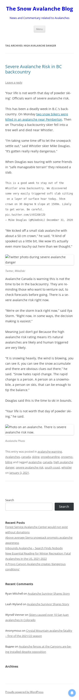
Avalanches (12, 457)
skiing (36, 457)
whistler (66, 467)
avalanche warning (50, 452)
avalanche (34, 462)
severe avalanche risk (29, 467)
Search (9, 500)
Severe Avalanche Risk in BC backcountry (33, 69)
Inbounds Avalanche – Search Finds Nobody (34, 548)
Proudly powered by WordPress (24, 692)
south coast (52, 467)
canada (26, 457)
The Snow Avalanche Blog (39, 8)
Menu (39, 29)
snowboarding (50, 457)
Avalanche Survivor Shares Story (49, 593)
